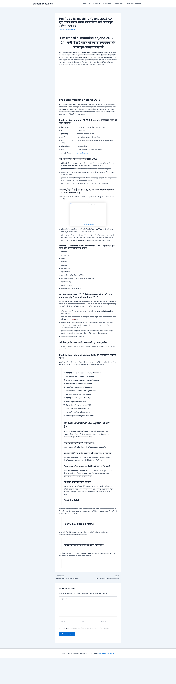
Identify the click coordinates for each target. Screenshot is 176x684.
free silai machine (88, 224)
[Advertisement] (88, 81)
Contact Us (96, 4)
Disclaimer (107, 4)
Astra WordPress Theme (105, 653)
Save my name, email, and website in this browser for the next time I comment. (85, 628)
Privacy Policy (118, 4)
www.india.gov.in (82, 153)
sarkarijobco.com (43, 3)
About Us (86, 4)
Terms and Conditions (134, 4)
